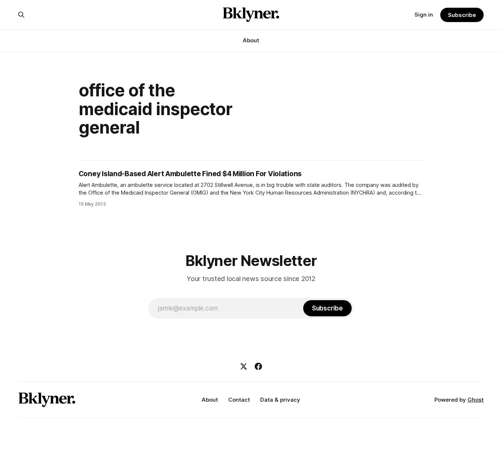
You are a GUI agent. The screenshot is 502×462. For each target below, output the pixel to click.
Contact (239, 399)
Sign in (424, 14)
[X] (243, 366)
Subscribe (462, 14)
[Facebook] (258, 366)
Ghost (475, 399)
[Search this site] (21, 15)
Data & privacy (280, 399)
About (251, 40)
